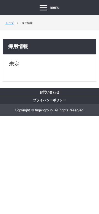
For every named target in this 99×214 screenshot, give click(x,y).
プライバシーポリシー (49, 100)
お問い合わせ (49, 92)
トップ (10, 22)
